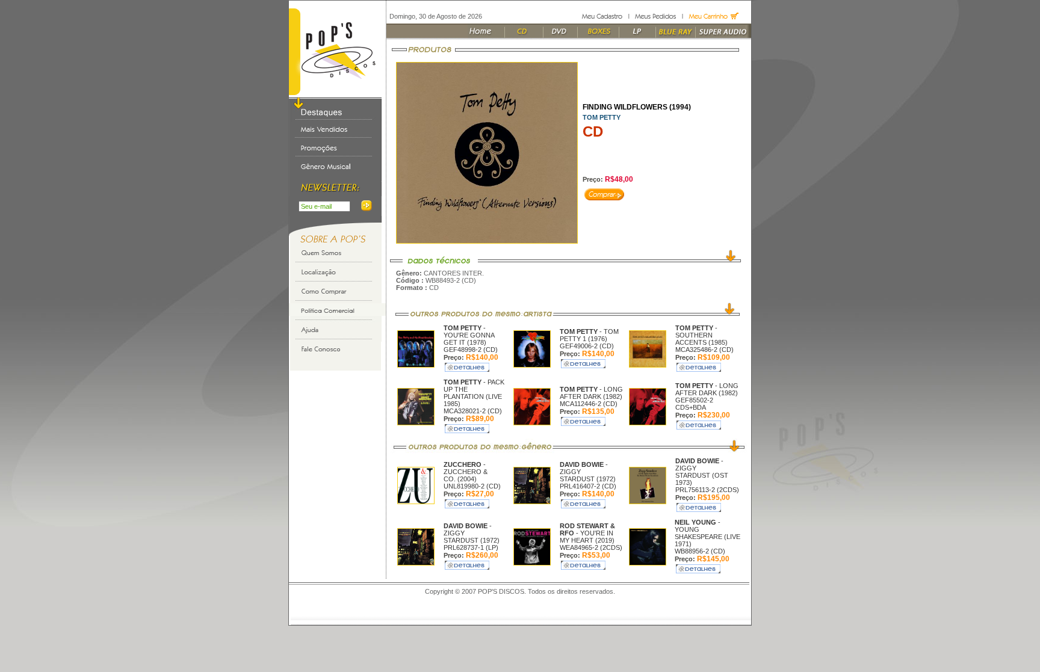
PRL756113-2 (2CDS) (707, 489)
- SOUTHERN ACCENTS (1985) (701, 335)
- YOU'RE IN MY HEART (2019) (587, 533)
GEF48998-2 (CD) (471, 349)
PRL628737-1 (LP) (471, 547)
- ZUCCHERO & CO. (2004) (466, 471)
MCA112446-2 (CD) (589, 403)
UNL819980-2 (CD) (472, 486)
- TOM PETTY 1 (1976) (589, 335)
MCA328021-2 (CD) (473, 411)
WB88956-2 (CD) (700, 551)
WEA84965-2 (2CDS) (591, 547)
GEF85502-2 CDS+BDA (694, 403)
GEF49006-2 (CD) (587, 346)
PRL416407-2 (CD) (588, 486)
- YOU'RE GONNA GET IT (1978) (469, 335)
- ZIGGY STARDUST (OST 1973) (701, 471)
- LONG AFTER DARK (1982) (591, 393)
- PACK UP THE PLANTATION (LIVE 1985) (474, 392)
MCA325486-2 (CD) (704, 349)
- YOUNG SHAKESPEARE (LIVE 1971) (707, 533)
